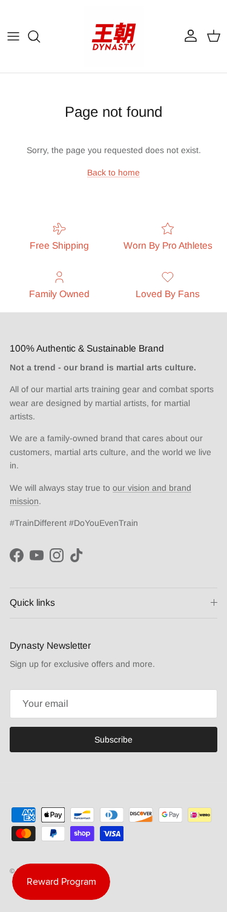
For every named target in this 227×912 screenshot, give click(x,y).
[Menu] (13, 36)
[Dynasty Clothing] (114, 36)
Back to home (113, 172)
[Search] (40, 36)
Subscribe (113, 739)
